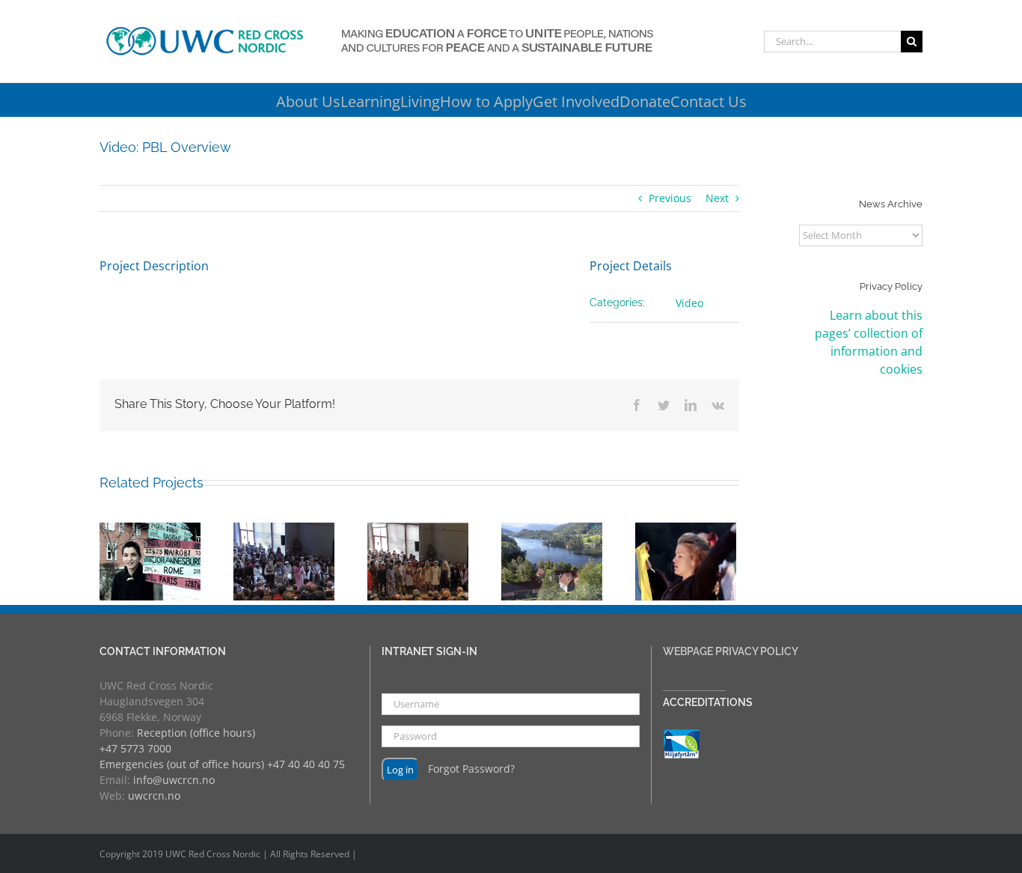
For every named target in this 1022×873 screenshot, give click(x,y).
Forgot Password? (471, 768)
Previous (670, 198)
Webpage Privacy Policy (730, 651)
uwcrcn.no (154, 795)
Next (717, 198)
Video (689, 303)
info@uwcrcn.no (174, 780)
